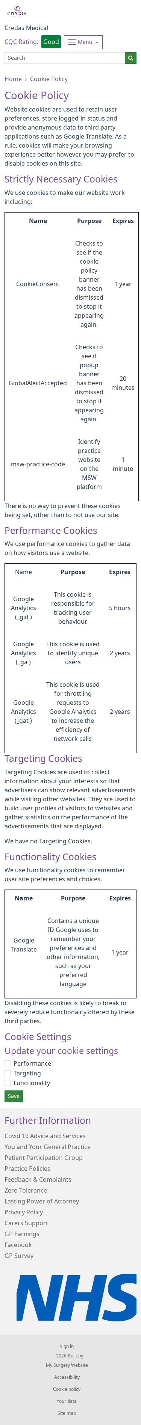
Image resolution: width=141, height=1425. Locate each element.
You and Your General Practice (48, 1147)
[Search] (130, 58)
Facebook (18, 1245)
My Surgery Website (67, 1365)
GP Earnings (22, 1234)
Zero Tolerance (26, 1190)
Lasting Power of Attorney (42, 1201)
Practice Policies (27, 1169)
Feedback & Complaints (38, 1179)
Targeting (27, 1073)
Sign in (67, 1346)
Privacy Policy (24, 1212)
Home (13, 79)
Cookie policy (66, 1389)
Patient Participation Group (44, 1158)
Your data (67, 1401)
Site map (67, 1413)
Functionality (32, 1083)
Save (14, 1096)
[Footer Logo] (76, 1298)
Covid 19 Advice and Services (45, 1136)
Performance (32, 1063)
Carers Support (26, 1223)
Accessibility (67, 1377)
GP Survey (19, 1256)
